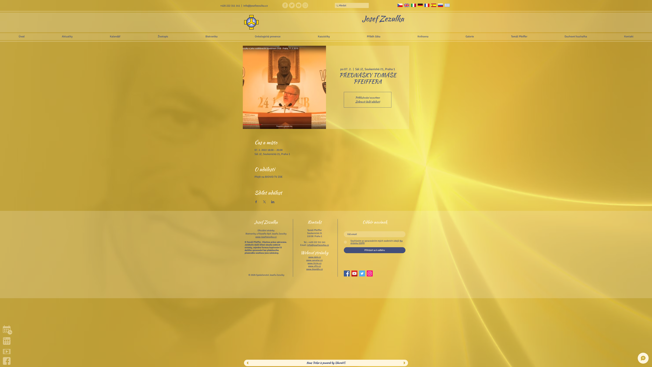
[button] (469, 36)
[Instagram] (370, 273)
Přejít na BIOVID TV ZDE (269, 177)
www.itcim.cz (314, 263)
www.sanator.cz (314, 260)
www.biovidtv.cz (314, 269)
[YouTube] (354, 273)
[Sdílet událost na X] (264, 201)
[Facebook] (347, 273)
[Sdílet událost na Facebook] (256, 201)
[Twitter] (362, 273)
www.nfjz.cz (314, 266)
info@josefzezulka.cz (255, 5)
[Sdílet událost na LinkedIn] (272, 201)
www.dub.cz (314, 257)
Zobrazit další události (367, 102)
